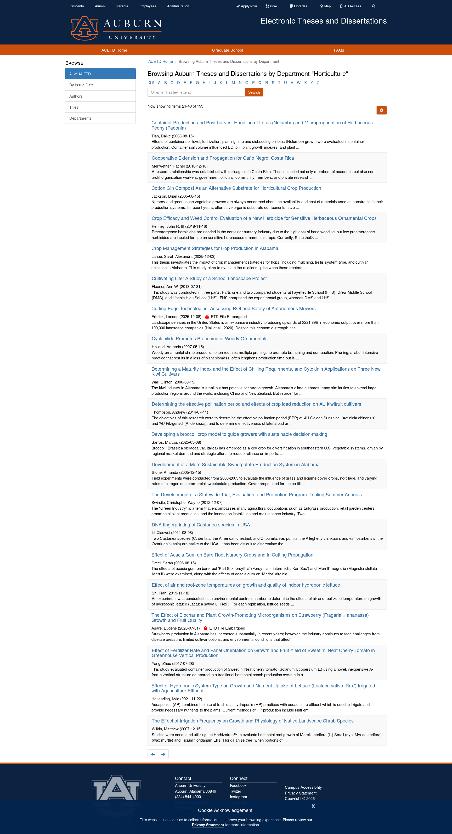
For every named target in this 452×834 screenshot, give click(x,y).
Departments (80, 118)
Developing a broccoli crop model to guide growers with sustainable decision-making (239, 433)
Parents (122, 6)
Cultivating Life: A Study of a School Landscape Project (209, 278)
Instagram (238, 796)
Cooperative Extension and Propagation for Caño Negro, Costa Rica (223, 157)
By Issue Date (81, 84)
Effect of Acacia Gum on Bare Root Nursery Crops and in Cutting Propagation (232, 554)
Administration (178, 6)
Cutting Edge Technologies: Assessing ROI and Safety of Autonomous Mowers (233, 308)
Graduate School (227, 50)
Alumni (100, 6)
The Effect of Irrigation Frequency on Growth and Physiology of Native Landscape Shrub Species (253, 720)
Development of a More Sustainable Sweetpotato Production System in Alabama (236, 464)
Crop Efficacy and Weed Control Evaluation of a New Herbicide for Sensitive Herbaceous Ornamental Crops (264, 217)
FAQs (339, 50)
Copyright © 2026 (300, 798)
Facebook (238, 785)
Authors (76, 96)
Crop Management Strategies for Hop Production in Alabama (214, 247)
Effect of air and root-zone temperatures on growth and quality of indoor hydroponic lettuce (246, 584)
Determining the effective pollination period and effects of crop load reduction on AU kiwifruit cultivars (256, 403)
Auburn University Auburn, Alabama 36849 (195, 787)
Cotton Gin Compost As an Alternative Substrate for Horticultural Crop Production (236, 187)
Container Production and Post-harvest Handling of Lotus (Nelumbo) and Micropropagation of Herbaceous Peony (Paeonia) (262, 125)
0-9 (151, 82)
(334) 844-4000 (188, 796)
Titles (73, 107)
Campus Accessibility (303, 787)
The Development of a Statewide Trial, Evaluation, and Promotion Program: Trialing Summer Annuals (256, 494)
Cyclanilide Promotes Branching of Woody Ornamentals (210, 338)
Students (77, 6)
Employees (147, 6)
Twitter (235, 791)
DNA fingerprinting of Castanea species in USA (201, 524)
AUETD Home (114, 50)
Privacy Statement (208, 824)
